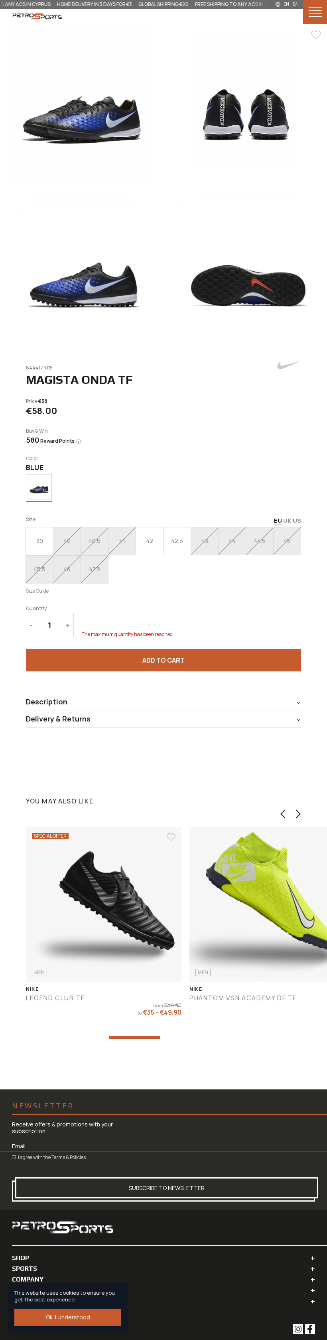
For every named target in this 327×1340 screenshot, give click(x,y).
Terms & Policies (68, 1157)
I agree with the (51, 1157)
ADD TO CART (163, 660)
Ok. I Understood (68, 1317)
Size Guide (37, 591)
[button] (283, 814)
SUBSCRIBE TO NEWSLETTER (167, 1188)
